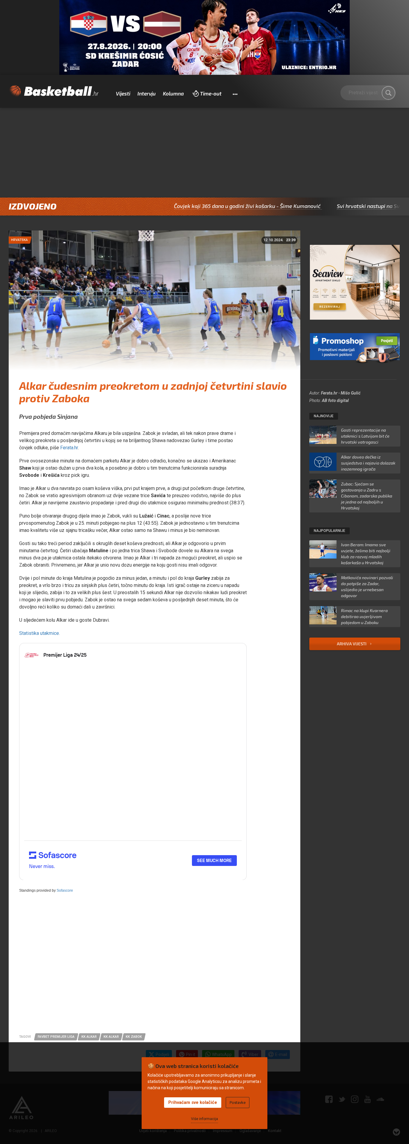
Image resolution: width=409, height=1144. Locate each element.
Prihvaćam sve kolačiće (192, 1102)
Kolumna (173, 93)
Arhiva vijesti (352, 643)
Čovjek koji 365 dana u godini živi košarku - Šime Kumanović (209, 206)
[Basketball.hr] (54, 91)
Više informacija (204, 1119)
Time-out (211, 93)
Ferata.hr (69, 447)
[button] (234, 93)
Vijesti (123, 93)
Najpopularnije (329, 531)
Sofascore (65, 890)
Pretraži (388, 93)
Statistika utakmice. (39, 633)
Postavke (238, 1102)
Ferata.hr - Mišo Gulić (340, 393)
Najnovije (324, 416)
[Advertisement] (204, 153)
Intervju (146, 93)
